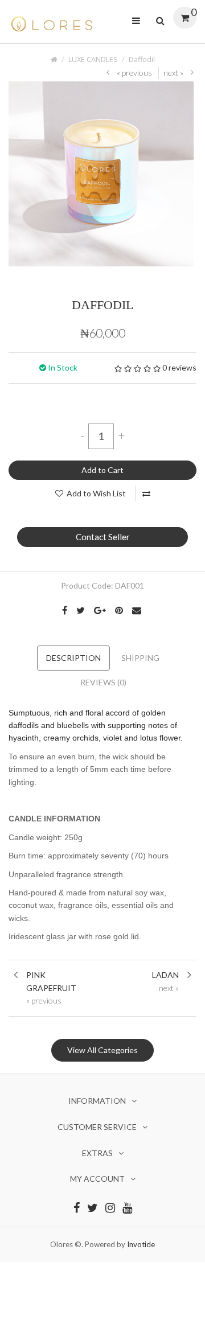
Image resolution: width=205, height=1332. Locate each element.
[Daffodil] (101, 173)
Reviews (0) (103, 682)
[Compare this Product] (146, 493)
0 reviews (179, 367)
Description (73, 658)
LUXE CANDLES (93, 59)
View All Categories (102, 1050)
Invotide (141, 1244)
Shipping (140, 658)
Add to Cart (102, 470)
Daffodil (142, 59)
